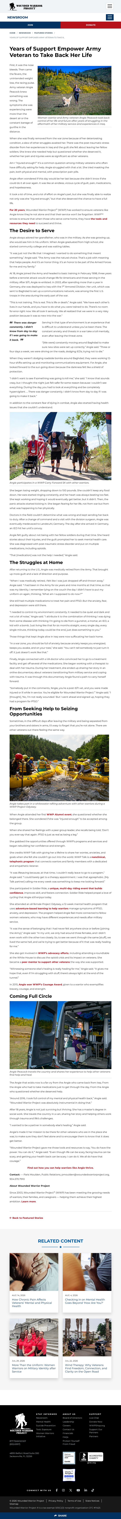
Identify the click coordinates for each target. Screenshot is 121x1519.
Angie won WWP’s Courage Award (40, 984)
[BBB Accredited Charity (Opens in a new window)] (91, 1458)
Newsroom (25, 33)
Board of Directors (72, 1418)
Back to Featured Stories (27, 1218)
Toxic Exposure (43, 1429)
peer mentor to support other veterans (46, 962)
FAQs (65, 1437)
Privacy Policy (56, 1500)
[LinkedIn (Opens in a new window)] (85, 1490)
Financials (68, 1433)
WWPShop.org (97, 1425)
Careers (67, 1425)
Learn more (28, 1201)
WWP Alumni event (59, 814)
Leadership (68, 1421)
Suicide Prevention (46, 1425)
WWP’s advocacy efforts (53, 953)
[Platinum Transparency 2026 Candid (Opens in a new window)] (69, 1458)
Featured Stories (43, 33)
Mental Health (43, 1421)
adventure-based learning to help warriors (42, 908)
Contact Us (68, 1429)
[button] (110, 6)
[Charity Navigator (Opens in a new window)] (69, 1475)
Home (12, 33)
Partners (93, 1436)
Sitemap (14, 1504)
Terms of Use (74, 1500)
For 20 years (17, 210)
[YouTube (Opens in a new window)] (78, 1490)
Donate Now (95, 1421)
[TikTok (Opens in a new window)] (92, 1490)
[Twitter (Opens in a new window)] (70, 1490)
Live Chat (94, 1418)
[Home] (25, 6)
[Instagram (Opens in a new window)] (63, 1490)
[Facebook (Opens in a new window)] (57, 1490)
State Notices (92, 1500)
